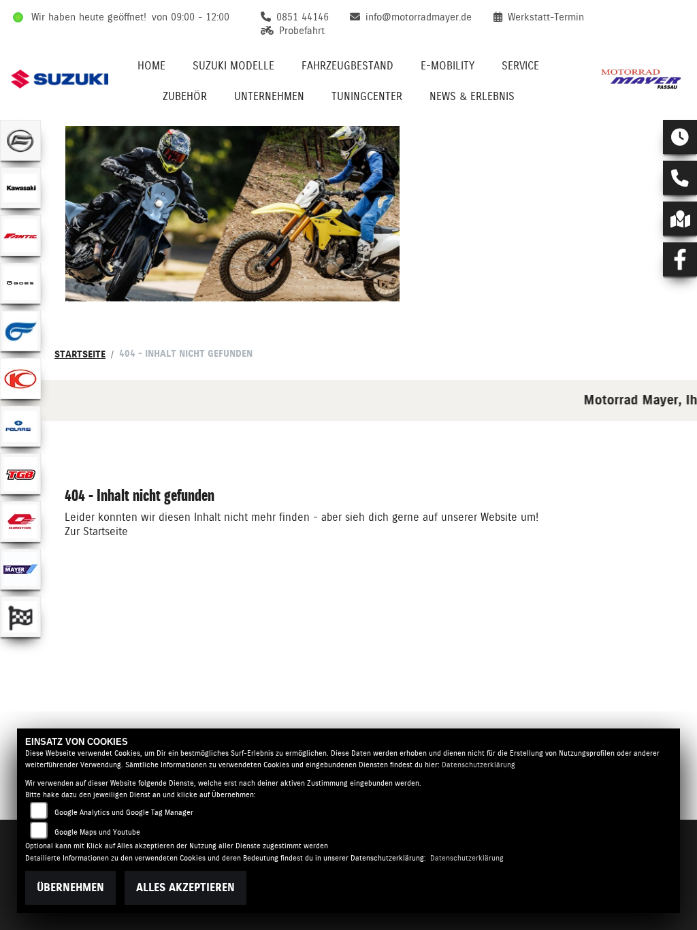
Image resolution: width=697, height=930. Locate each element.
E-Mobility (447, 65)
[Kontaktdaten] (680, 178)
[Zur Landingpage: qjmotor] (20, 521)
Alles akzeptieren (185, 887)
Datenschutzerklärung (478, 764)
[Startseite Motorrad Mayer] (637, 79)
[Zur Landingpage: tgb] (20, 473)
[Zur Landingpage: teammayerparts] (20, 569)
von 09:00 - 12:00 (190, 17)
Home (151, 65)
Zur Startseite (96, 531)
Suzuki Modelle (233, 65)
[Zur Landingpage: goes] (20, 283)
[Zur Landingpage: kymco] (20, 378)
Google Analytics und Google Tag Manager (123, 812)
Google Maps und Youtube (97, 832)
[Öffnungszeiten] (680, 137)
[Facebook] (680, 259)
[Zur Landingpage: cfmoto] (20, 140)
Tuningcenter (366, 96)
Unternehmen (269, 96)
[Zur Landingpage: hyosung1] (20, 330)
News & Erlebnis (472, 96)
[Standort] (680, 219)
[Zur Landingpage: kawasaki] (20, 187)
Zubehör (185, 96)
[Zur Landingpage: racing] (20, 616)
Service (520, 65)
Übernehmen (70, 887)
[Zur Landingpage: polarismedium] (20, 426)
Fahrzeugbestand (347, 65)
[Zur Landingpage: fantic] (20, 235)
